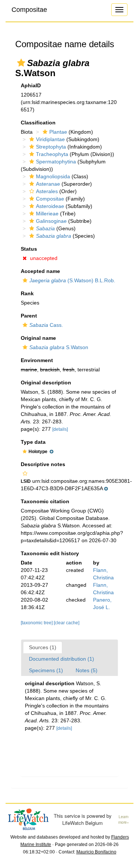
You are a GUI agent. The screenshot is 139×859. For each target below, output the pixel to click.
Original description (46, 382)
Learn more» (123, 819)
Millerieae (47, 214)
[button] (21, 62)
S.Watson (58, 347)
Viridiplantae (50, 139)
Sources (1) (42, 647)
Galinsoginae (51, 221)
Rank (27, 293)
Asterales (47, 191)
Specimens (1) (46, 670)
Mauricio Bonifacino (96, 852)
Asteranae (48, 184)
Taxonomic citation (45, 501)
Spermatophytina (56, 162)
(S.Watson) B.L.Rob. (72, 280)
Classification (38, 123)
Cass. (46, 325)
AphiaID (31, 85)
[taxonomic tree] (37, 622)
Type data (33, 442)
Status (29, 249)
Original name (38, 338)
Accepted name (40, 271)
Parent (29, 316)
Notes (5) (86, 670)
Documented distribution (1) (61, 659)
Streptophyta (51, 147)
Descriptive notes (43, 464)
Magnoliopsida (53, 176)
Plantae (58, 132)
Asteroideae (50, 206)
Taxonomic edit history (50, 553)
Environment (37, 360)
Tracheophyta (52, 154)
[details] (60, 429)
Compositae (29, 9)
